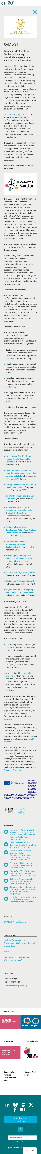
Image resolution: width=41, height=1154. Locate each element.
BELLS (6, 951)
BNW (34, 275)
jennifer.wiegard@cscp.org (15, 986)
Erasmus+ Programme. (13, 770)
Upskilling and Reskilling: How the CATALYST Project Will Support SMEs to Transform (23, 899)
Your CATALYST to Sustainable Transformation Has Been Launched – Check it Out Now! (23, 873)
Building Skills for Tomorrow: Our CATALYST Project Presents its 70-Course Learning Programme (23, 890)
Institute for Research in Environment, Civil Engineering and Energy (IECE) (19, 943)
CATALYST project (15, 114)
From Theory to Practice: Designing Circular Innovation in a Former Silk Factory (23, 845)
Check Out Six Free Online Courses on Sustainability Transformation (21, 865)
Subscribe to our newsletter (20, 1119)
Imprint (9, 1147)
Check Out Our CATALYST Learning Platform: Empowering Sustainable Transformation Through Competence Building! (20, 855)
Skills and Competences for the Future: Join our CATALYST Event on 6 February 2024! (22, 881)
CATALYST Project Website (15, 922)
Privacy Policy (20, 1147)
